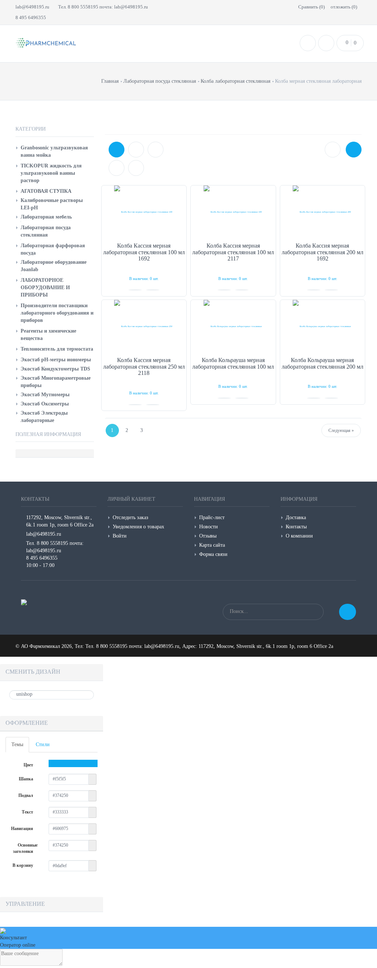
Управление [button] (25, 904)
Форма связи (213, 554)
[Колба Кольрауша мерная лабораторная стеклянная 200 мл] (322, 326)
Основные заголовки (25, 848)
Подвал (26, 795)
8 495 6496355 (30, 17)
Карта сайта (212, 545)
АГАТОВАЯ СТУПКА (46, 191)
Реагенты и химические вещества (48, 334)
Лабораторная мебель (46, 217)
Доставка (296, 517)
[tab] (51, 723)
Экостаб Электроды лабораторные (44, 416)
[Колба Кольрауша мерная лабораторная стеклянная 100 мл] (233, 326)
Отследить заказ (130, 517)
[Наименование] (136, 149)
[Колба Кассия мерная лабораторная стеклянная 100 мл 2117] (233, 212)
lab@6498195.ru (32, 7)
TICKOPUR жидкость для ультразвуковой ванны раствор (51, 173)
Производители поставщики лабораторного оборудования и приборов (57, 313)
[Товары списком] (333, 149)
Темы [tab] (17, 744)
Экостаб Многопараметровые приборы (56, 381)
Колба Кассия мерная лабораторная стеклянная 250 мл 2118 (144, 366)
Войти (120, 536)
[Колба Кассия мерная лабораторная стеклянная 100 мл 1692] (144, 212)
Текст (28, 812)
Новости (208, 526)
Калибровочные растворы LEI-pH (52, 204)
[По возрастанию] (116, 168)
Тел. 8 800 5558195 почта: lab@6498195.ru (103, 7)
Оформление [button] (27, 723)
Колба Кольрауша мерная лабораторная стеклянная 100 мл (233, 363)
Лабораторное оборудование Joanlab (54, 265)
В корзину (23, 865)
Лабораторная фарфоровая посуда (53, 249)
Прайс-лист (212, 517)
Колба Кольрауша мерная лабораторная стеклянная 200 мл (322, 363)
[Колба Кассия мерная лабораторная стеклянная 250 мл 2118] (144, 326)
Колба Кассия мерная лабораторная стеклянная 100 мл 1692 (144, 252)
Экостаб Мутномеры (45, 394)
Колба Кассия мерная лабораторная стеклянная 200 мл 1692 (322, 252)
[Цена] (155, 149)
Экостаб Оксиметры (45, 404)
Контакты (296, 526)
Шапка (26, 778)
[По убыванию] (136, 168)
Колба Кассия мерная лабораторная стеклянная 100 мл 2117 (233, 252)
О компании (299, 536)
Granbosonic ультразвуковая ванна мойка (54, 151)
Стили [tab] (43, 744)
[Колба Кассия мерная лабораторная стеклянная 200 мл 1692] (322, 212)
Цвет (29, 764)
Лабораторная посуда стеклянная (46, 231)
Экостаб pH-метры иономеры (56, 359)
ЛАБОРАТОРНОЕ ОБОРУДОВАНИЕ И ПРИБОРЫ (45, 287)
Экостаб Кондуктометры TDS (55, 369)
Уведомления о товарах (138, 526)
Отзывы (207, 536)
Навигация (22, 828)
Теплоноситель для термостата (57, 349)
